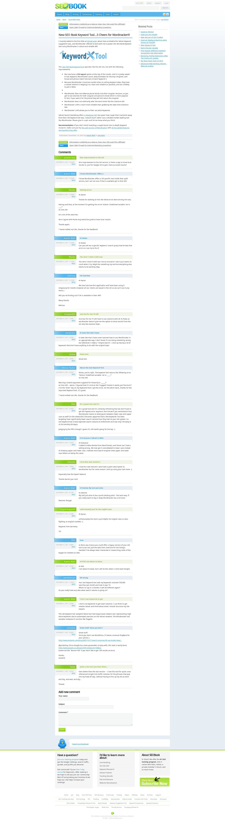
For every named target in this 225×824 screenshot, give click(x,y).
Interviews (153, 799)
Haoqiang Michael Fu (131, 807)
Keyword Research (107, 769)
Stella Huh (105, 807)
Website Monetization (108, 783)
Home (59, 14)
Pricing (76, 14)
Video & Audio (127, 799)
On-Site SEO (104, 766)
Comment (63, 712)
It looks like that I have (89, 333)
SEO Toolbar (71, 803)
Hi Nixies (83, 238)
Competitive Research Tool (86, 803)
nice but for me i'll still (89, 314)
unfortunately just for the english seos (96, 509)
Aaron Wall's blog (74, 20)
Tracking (96, 799)
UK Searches (85, 276)
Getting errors (86, 190)
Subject (62, 704)
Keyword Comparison (136, 803)
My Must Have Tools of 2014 (152, 61)
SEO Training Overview (66, 799)
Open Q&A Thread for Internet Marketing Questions (90, 27)
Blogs (64, 20)
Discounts (163, 799)
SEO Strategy (80, 799)
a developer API (90, 115)
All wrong (84, 578)
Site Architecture (106, 779)
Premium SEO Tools (140, 799)
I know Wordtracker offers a (91, 174)
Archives (150, 795)
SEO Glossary (98, 795)
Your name (63, 696)
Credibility (104, 799)
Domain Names (106, 773)
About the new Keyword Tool (92, 368)
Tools (107, 14)
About (149, 3)
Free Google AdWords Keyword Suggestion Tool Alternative (153, 52)
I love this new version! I (90, 462)
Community (87, 14)
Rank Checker (102, 803)
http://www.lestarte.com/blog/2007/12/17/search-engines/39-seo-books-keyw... (90, 640)
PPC (89, 799)
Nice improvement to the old (92, 157)
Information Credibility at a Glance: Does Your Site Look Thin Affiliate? (97, 24)
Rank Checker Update (149, 48)
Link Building (105, 762)
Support (157, 3)
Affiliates (135, 795)
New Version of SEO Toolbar (152, 37)
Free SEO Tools (87, 795)
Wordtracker (92, 41)
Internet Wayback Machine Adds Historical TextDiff (154, 41)
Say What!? (165, 20)
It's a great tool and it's (89, 404)
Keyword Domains (152, 803)
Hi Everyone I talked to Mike (91, 438)
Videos (116, 14)
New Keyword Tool (148, 45)
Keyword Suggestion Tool (118, 803)
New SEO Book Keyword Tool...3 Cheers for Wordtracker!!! (94, 35)
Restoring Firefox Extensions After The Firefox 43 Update (154, 57)
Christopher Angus (93, 807)
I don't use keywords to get (91, 599)
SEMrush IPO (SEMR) (149, 35)
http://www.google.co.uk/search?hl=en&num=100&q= (80, 648)
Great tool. (84, 354)
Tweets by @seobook (80, 744)
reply (73, 164)
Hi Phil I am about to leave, (91, 561)
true (81, 540)
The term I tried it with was (91, 257)
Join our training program (68, 759)
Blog (67, 14)
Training (98, 14)
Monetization (115, 799)
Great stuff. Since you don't (91, 628)
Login (166, 3)
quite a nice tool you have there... (94, 667)
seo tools (101, 135)
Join (140, 3)
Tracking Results (106, 776)
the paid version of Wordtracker (94, 128)
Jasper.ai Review (147, 32)
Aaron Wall (90, 135)
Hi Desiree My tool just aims (91, 488)
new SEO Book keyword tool (73, 67)
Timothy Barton (116, 807)
